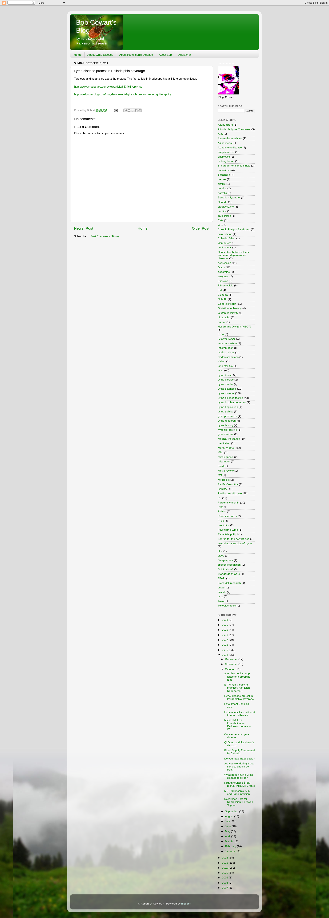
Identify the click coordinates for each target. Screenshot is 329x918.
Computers (224, 243)
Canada (222, 202)
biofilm (222, 183)
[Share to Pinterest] (140, 110)
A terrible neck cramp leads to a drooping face (237, 676)
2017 (225, 639)
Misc (220, 452)
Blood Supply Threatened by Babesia (239, 752)
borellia (222, 188)
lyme (221, 370)
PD (219, 498)
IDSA (221, 334)
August (229, 816)
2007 (225, 887)
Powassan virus (227, 516)
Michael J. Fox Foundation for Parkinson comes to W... (237, 725)
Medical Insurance (229, 438)
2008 (225, 882)
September (232, 811)
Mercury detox (226, 447)
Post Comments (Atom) (105, 236)
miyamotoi (224, 461)
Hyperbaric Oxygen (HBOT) (234, 326)
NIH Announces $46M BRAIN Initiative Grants (239, 784)
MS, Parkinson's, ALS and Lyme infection (237, 792)
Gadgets (223, 294)
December (231, 659)
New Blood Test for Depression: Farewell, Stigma (238, 802)
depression (224, 263)
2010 (225, 872)
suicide (222, 592)
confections (225, 247)
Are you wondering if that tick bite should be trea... (239, 766)
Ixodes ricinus (226, 352)
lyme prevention (227, 416)
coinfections (225, 234)
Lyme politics (225, 411)
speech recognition (229, 564)
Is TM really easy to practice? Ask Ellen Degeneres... (237, 687)
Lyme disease (226, 393)
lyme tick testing (227, 429)
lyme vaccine (225, 434)
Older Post (200, 228)
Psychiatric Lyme (228, 529)
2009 (225, 877)
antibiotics (224, 156)
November (231, 664)
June (228, 826)
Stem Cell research (229, 583)
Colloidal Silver (227, 238)
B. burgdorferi (226, 161)
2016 (225, 644)
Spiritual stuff (225, 569)
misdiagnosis (225, 457)
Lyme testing (225, 425)
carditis (222, 211)
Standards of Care (229, 573)
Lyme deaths (225, 384)
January (230, 851)
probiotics (223, 525)
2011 (225, 867)
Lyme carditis (226, 379)
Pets (220, 507)
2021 (225, 619)
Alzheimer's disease (230, 147)
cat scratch (224, 215)
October (230, 669)
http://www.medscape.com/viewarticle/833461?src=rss (108, 86)
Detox (221, 267)
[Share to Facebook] (136, 110)
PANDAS (223, 489)
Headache (224, 317)
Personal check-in (228, 502)
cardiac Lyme (226, 206)
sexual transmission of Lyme (235, 543)
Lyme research (227, 420)
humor (222, 322)
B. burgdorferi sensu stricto (234, 165)
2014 (225, 654)
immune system (227, 343)
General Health (227, 303)
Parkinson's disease (230, 493)
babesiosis (224, 170)
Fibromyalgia (225, 285)
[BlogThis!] (129, 110)
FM (220, 290)
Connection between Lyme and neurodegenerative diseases (234, 255)
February (231, 846)
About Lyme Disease (100, 54)
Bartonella (224, 174)
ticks (220, 596)
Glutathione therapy (230, 308)
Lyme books (225, 375)
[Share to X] (132, 110)
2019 (225, 629)
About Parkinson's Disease (136, 54)
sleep (221, 555)
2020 (225, 624)
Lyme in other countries (232, 402)
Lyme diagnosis (227, 388)
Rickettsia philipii (228, 534)
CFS (220, 225)
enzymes (223, 276)
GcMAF (222, 299)
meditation (224, 443)
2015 (225, 649)
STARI (221, 578)
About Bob (165, 54)
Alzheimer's (225, 143)
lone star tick (225, 366)
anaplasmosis (226, 152)
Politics (222, 511)
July (228, 821)
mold (221, 466)
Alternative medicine (230, 138)
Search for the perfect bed (233, 538)
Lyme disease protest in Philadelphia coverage (239, 697)
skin (220, 551)
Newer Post (83, 228)
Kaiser (221, 361)
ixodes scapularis (228, 357)
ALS (220, 133)
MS (220, 475)
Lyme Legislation (228, 407)
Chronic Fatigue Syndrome (234, 229)
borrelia (222, 193)
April (228, 836)
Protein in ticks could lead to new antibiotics (239, 714)
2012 (225, 862)
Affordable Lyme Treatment (234, 129)
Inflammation (225, 347)
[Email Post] (115, 110)
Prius (221, 520)
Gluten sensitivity (228, 313)
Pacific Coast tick (228, 484)
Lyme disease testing (230, 397)
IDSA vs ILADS (227, 338)
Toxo (221, 601)
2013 (225, 857)
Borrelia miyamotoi (229, 197)
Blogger (185, 903)
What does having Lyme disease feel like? (238, 776)
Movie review (226, 470)
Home (77, 54)
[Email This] (125, 110)
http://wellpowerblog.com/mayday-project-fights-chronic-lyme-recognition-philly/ (123, 94)
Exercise (223, 281)
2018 (225, 634)
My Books (224, 479)
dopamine (224, 271)
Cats (220, 220)
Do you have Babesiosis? (239, 758)
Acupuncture (225, 124)
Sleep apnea (225, 560)
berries (222, 179)
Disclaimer (184, 54)
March (229, 841)
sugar (221, 587)
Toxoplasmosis (227, 605)
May (228, 831)
